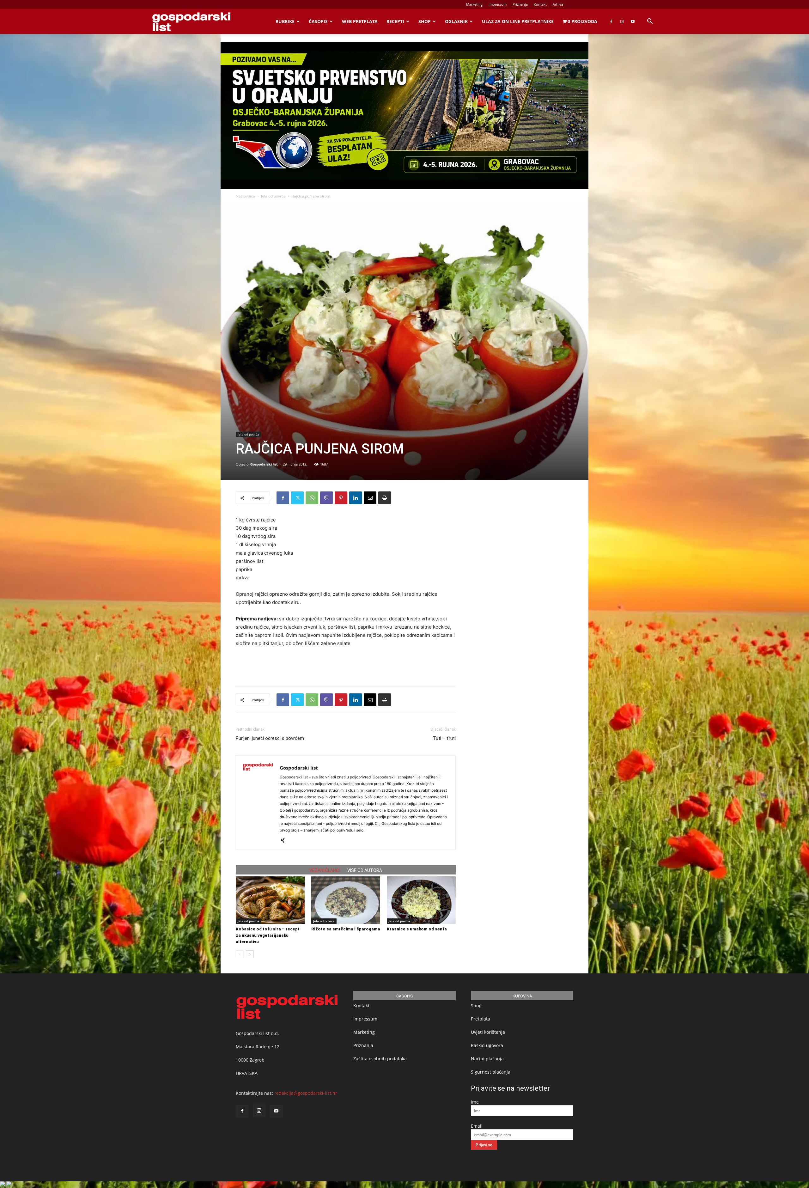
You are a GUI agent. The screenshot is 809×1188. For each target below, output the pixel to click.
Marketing (474, 4)
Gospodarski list (264, 464)
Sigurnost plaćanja (490, 1072)
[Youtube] (632, 21)
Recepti (395, 21)
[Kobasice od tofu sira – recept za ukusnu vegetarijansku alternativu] (270, 900)
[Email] (370, 497)
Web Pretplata (360, 21)
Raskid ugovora (487, 1045)
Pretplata (480, 1019)
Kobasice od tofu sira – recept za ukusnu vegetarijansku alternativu (268, 935)
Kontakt (540, 4)
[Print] (384, 497)
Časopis (318, 21)
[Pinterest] (341, 497)
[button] (649, 22)
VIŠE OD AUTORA (364, 870)
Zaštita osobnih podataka (380, 1059)
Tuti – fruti (444, 738)
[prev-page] (240, 954)
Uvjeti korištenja (488, 1032)
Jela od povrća (273, 196)
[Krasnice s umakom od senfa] (421, 900)
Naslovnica (245, 196)
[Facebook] (611, 21)
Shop (424, 21)
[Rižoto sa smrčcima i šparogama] (345, 900)
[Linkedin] (355, 497)
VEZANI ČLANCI (324, 870)
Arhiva (558, 4)
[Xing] (285, 840)
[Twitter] (297, 497)
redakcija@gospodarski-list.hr (305, 1093)
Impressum (498, 4)
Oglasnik (456, 21)
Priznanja (520, 4)
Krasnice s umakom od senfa (417, 929)
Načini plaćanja (487, 1059)
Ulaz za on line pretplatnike (518, 21)
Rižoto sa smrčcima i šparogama (345, 929)
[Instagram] (622, 21)
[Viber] (326, 497)
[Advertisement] (346, 665)
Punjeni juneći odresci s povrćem (270, 738)
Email (477, 1126)
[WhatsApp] (312, 497)
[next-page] (250, 954)
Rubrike (285, 21)
